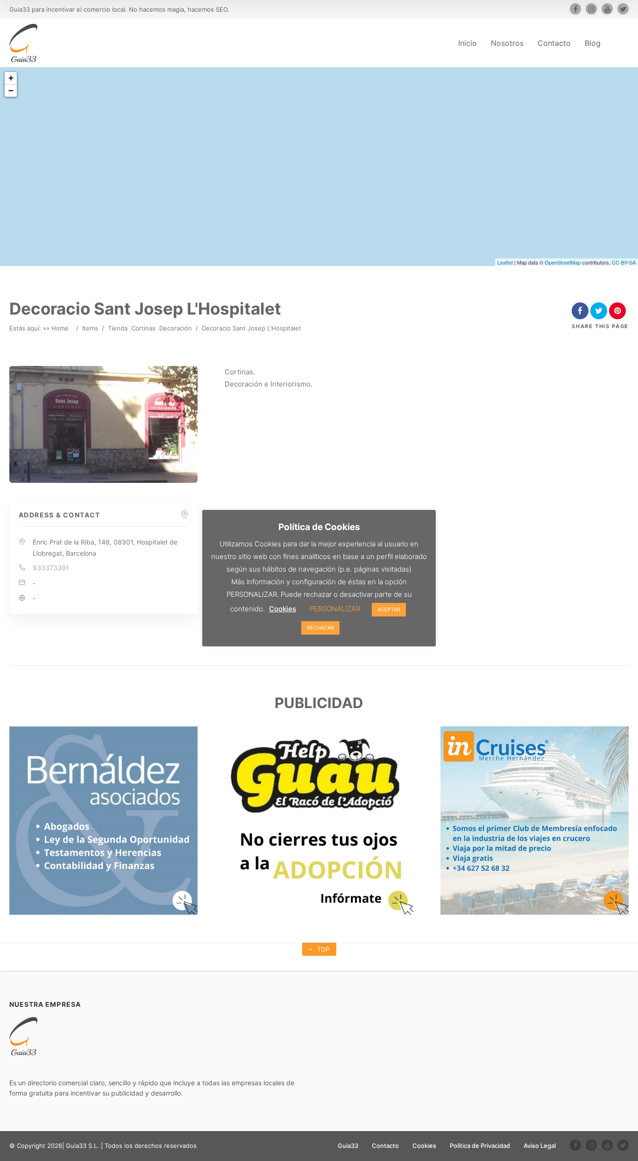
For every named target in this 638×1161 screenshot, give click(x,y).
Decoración (175, 328)
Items (90, 328)
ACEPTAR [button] (388, 609)
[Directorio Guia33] (23, 43)
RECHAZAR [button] (320, 627)
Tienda (118, 328)
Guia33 (348, 1145)
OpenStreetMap (563, 262)
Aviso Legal (540, 1145)
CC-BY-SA (624, 262)
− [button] (11, 90)
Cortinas (143, 328)
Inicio (467, 43)
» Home (57, 328)
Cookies (424, 1145)
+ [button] (11, 78)
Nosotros (507, 43)
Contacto (554, 43)
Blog (593, 43)
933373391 (51, 568)
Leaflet (505, 262)
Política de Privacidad (480, 1145)
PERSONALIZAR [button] (335, 608)
